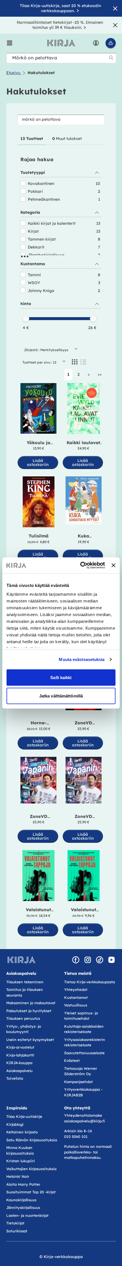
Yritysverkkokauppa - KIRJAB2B (83, 1092)
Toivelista (14, 1078)
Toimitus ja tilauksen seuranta (24, 992)
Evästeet (72, 1060)
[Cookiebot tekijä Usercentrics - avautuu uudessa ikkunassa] (80, 565)
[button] (9, 43)
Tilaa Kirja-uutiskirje (24, 1116)
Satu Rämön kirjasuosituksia (31, 1140)
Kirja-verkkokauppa (63, 1256)
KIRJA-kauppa (19, 1062)
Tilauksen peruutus (23, 1018)
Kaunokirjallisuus (21, 1200)
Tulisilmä (39, 536)
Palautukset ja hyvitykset (28, 1010)
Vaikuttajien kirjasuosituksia (31, 1168)
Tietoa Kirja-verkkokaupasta (89, 982)
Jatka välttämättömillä (61, 696)
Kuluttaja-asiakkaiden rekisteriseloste (84, 1029)
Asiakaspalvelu (19, 1070)
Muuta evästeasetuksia (81, 659)
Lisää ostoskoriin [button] (38, 462)
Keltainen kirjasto (22, 1132)
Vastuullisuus (75, 1005)
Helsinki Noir (17, 1176)
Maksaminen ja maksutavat (30, 1003)
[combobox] (61, 58)
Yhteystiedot (75, 989)
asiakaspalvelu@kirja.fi (84, 1121)
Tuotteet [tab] (31, 138)
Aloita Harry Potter (23, 1184)
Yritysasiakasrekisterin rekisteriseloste (84, 1042)
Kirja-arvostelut (20, 1047)
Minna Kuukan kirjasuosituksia (20, 1150)
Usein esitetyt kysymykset (30, 1039)
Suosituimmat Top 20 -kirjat (31, 1192)
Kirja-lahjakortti (20, 1055)
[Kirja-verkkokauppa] (21, 959)
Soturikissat (16, 1231)
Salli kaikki (60, 677)
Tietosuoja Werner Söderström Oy (80, 1071)
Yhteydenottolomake (83, 1115)
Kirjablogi (15, 1124)
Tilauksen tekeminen (24, 982)
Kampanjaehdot (78, 1081)
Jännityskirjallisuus (23, 1207)
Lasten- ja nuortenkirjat (27, 1215)
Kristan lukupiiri (20, 1161)
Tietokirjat (15, 1223)
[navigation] (61, 249)
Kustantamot (76, 997)
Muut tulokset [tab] (67, 138)
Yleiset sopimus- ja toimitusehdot (81, 1016)
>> (100, 374)
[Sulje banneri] (113, 565)
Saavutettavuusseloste (84, 1053)
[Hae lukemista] (111, 57)
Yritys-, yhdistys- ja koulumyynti (23, 1029)
